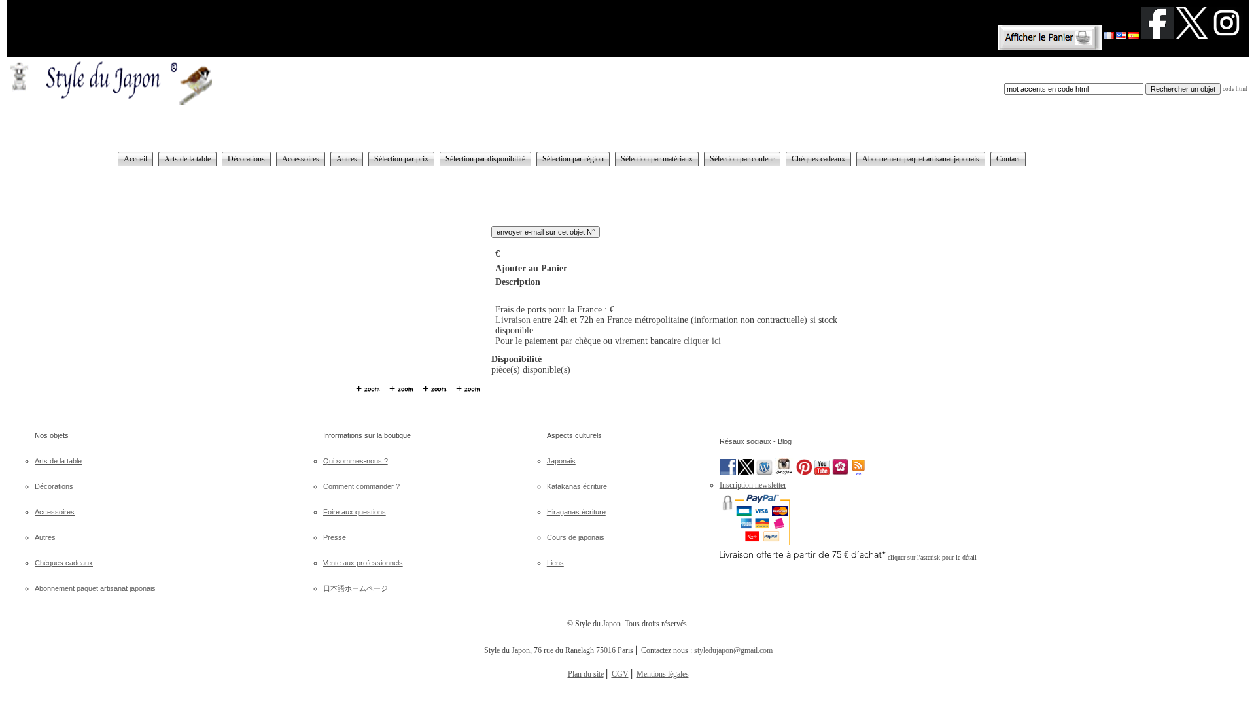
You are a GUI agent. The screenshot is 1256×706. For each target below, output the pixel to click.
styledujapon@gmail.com (733, 650)
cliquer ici (702, 341)
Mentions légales (663, 674)
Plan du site (586, 674)
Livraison (513, 320)
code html (1235, 89)
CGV (620, 674)
